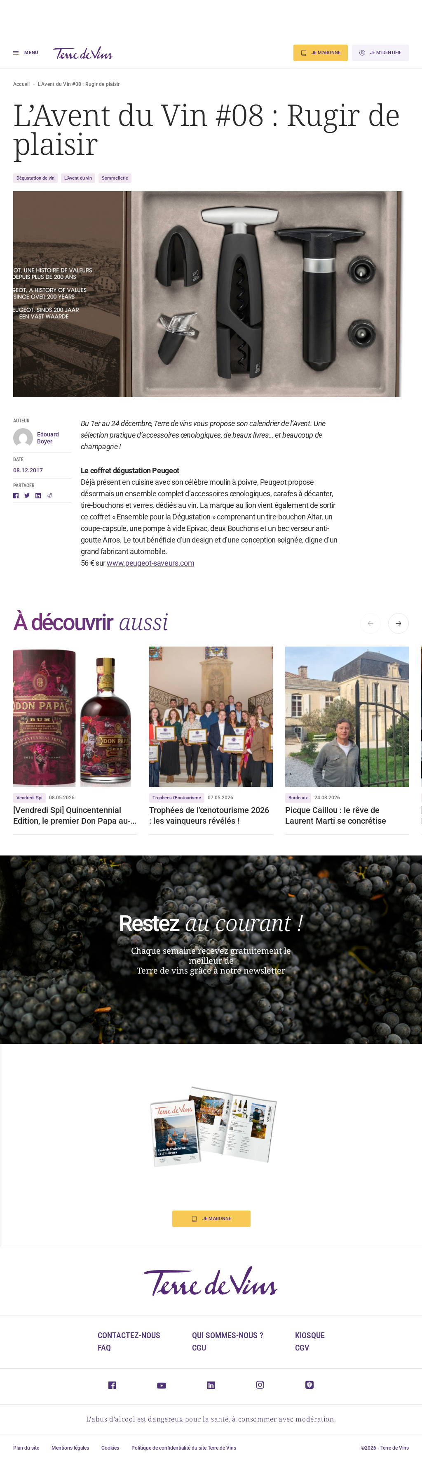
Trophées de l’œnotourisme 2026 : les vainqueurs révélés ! (209, 815)
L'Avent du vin (78, 178)
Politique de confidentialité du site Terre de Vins (183, 1448)
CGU (199, 1348)
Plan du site (26, 1448)
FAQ (104, 1348)
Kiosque (310, 1335)
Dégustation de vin (35, 178)
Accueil (21, 84)
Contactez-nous (129, 1335)
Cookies (110, 1448)
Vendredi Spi (29, 798)
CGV (302, 1348)
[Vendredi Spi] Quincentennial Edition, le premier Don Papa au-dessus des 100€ (72, 815)
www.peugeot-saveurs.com (150, 563)
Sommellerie (115, 178)
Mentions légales (70, 1448)
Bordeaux (298, 798)
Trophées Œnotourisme (176, 798)
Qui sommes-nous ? (227, 1335)
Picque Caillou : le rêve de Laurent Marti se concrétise (335, 815)
